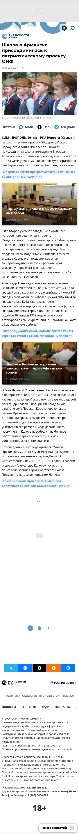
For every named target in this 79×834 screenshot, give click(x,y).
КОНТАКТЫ (63, 707)
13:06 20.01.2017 (10, 67)
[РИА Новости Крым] (15, 36)
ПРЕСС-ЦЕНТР (28, 707)
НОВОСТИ (9, 707)
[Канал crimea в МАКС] (68, 668)
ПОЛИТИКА (12, 696)
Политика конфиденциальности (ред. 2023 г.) (31, 746)
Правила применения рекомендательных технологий (37, 750)
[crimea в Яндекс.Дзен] (39, 668)
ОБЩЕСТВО (29, 696)
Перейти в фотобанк (43, 117)
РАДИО (47, 707)
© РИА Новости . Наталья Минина (17, 117)
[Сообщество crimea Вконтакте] (25, 668)
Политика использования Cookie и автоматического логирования (36, 740)
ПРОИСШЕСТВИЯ (50, 696)
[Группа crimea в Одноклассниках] (54, 668)
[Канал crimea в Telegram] (11, 668)
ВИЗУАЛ (68, 696)
